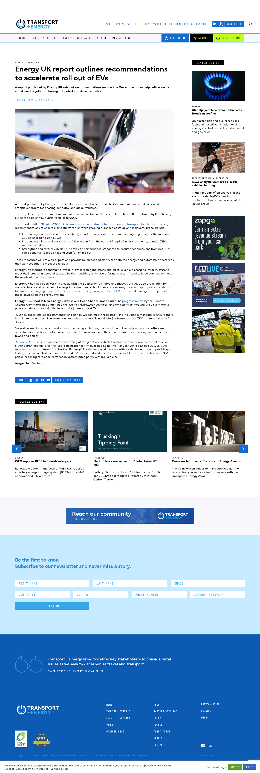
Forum (145, 23)
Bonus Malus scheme (33, 342)
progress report (133, 301)
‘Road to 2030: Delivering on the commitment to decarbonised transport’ (90, 224)
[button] (31, 380)
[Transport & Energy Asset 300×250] (218, 306)
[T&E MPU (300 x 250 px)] (218, 259)
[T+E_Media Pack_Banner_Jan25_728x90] (130, 522)
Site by (203, 755)
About (109, 23)
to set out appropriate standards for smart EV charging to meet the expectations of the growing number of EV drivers (92, 289)
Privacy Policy (211, 704)
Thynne (211, 755)
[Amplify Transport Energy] (218, 352)
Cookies (206, 710)
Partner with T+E (127, 23)
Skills (188, 23)
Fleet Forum (173, 23)
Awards (157, 23)
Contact (201, 23)
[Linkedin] (203, 745)
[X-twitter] (210, 745)
